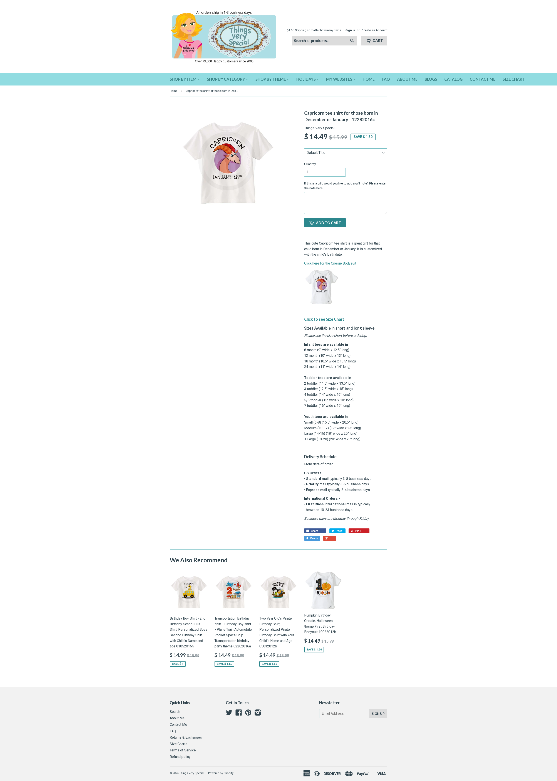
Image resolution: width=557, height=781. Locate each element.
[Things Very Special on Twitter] (229, 714)
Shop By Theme (271, 79)
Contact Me (482, 79)
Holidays (306, 79)
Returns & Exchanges (186, 737)
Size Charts (178, 744)
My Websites (339, 79)
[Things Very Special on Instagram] (258, 714)
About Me (407, 79)
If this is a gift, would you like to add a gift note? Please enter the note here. (345, 186)
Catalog (453, 79)
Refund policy (180, 757)
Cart (377, 40)
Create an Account (374, 30)
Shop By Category (226, 79)
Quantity (310, 164)
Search (175, 712)
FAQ (386, 79)
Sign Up (378, 714)
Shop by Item (183, 79)
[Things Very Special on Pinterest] (248, 714)
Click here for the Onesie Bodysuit (330, 263)
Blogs (431, 79)
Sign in (350, 30)
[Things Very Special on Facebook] (238, 714)
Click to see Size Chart (324, 319)
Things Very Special (192, 773)
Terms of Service (183, 750)
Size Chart (514, 79)
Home (369, 79)
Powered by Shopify (220, 773)
